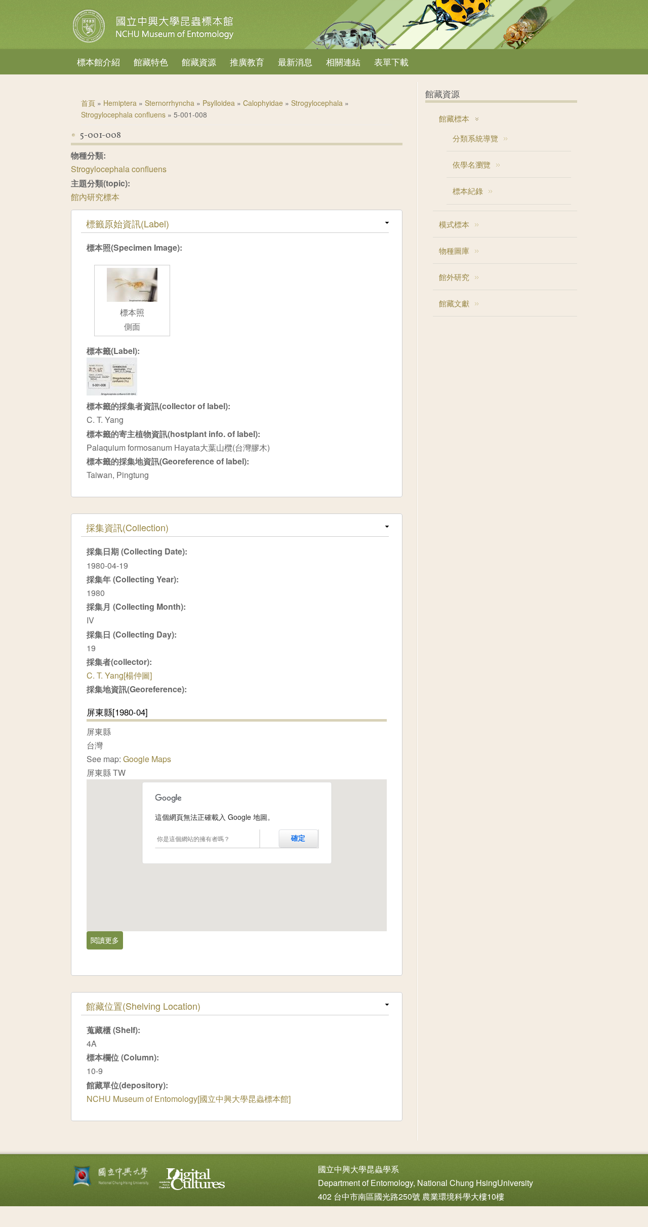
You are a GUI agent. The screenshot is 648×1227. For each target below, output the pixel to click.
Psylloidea (218, 103)
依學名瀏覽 (472, 164)
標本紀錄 (468, 190)
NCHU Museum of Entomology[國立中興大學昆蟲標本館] (189, 1098)
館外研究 (454, 276)
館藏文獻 (454, 303)
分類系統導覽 (475, 138)
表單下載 (391, 61)
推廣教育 (247, 61)
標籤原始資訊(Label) (127, 223)
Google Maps (147, 759)
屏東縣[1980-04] (117, 711)
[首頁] (154, 42)
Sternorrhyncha (169, 103)
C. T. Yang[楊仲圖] (119, 675)
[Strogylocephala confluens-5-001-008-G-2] (132, 298)
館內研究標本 (95, 197)
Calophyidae (263, 103)
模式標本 (454, 224)
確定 (298, 838)
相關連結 (343, 61)
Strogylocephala (317, 103)
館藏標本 (454, 118)
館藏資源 (199, 61)
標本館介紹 (98, 61)
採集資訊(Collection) (127, 527)
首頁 (88, 103)
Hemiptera (120, 103)
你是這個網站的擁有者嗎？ (193, 838)
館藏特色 (151, 61)
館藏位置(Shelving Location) (143, 1005)
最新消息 (295, 61)
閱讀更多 (107, 940)
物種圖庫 (454, 250)
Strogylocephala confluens (123, 114)
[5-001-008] (112, 392)
